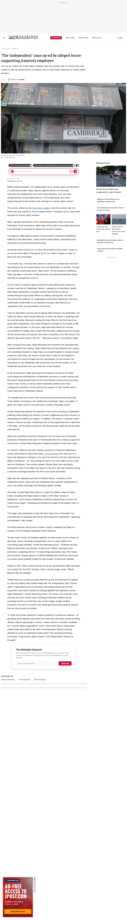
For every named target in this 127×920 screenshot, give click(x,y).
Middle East (15, 48)
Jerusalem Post (5, 48)
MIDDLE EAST (96, 38)
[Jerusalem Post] (22, 38)
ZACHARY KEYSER (14, 178)
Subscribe (65, 663)
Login (120, 38)
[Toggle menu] (4, 38)
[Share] (3, 79)
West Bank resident (41, 208)
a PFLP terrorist (51, 453)
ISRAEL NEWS (70, 38)
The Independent (24, 679)
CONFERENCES (56, 38)
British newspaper (40, 679)
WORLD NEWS (83, 38)
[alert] (18, 897)
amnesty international (8, 679)
